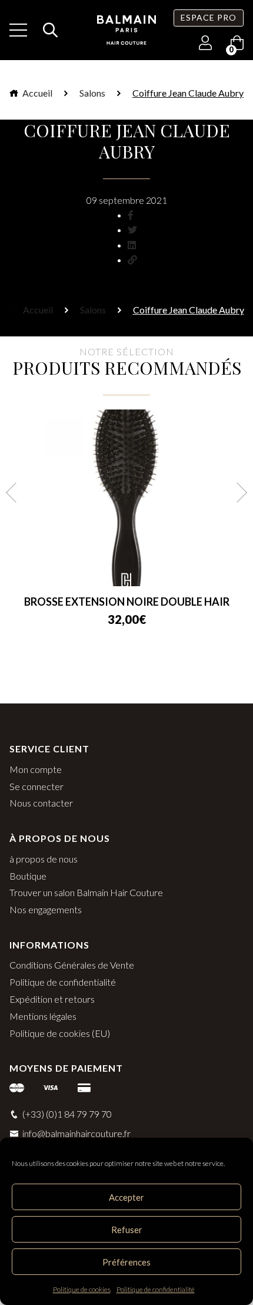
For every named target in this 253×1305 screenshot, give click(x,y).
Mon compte (35, 769)
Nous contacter (41, 802)
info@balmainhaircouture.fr (76, 1133)
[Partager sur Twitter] (132, 229)
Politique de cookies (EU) (59, 1033)
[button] (16, 493)
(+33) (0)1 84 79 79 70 (67, 1113)
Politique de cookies (82, 1289)
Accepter (126, 1197)
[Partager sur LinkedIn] (132, 244)
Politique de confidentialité (155, 1289)
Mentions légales (42, 1016)
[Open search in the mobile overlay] (47, 30)
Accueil (36, 92)
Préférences (126, 1262)
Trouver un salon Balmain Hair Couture (86, 892)
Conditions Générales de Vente (71, 964)
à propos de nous (43, 858)
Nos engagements (45, 909)
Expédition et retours (52, 999)
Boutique (27, 875)
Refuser (126, 1229)
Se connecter (36, 786)
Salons (92, 92)
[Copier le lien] (132, 259)
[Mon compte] (205, 44)
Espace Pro (209, 17)
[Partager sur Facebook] (131, 214)
